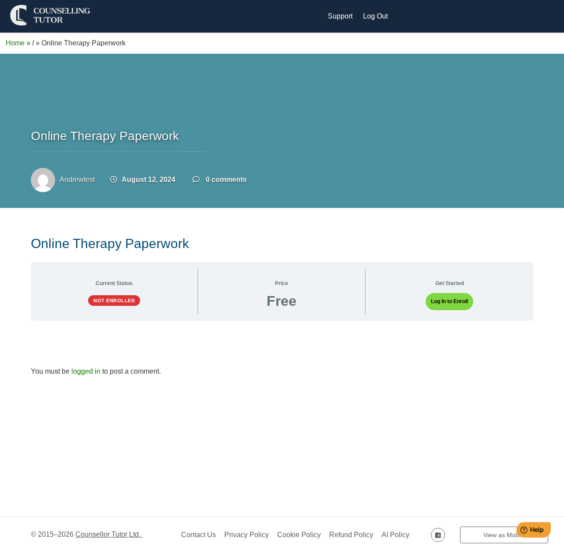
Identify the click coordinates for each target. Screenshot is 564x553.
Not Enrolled (114, 300)
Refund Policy (351, 534)
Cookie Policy (299, 534)
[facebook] (438, 534)
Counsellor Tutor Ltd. (108, 534)
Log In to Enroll (449, 301)
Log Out (375, 16)
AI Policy (395, 534)
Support (340, 16)
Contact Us (198, 534)
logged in (85, 371)
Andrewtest (77, 179)
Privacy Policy (246, 534)
